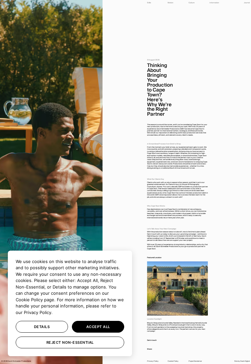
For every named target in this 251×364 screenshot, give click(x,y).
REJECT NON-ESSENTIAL (70, 342)
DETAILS (42, 326)
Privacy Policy (37, 312)
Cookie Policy (29, 299)
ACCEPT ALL (98, 326)
